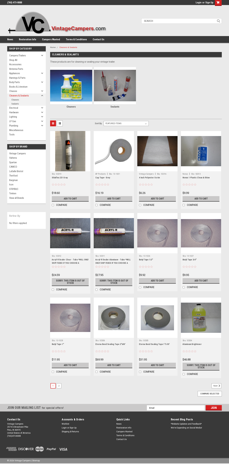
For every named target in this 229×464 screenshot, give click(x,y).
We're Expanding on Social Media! (186, 428)
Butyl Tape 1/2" (146, 260)
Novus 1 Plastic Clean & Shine (196, 177)
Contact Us (98, 39)
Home (53, 47)
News (10, 39)
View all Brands (16, 197)
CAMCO (13, 166)
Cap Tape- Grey (102, 177)
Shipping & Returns (70, 431)
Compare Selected (209, 394)
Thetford (13, 175)
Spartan (13, 162)
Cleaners (15, 99)
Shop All (13, 60)
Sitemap (36, 460)
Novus (185, 174)
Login (199, 2)
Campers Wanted (51, 39)
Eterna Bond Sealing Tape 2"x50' (110, 344)
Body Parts (14, 82)
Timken (12, 193)
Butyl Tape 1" (58, 344)
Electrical (13, 107)
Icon (11, 184)
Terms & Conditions (76, 39)
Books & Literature (18, 86)
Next (215, 386)
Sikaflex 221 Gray (60, 177)
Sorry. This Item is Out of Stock (70, 281)
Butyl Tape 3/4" (189, 260)
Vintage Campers (17, 153)
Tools (12, 134)
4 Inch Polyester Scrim (149, 177)
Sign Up (209, 2)
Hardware (14, 112)
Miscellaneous (16, 130)
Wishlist (65, 424)
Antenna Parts (16, 68)
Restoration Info (27, 39)
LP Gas (12, 121)
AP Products (100, 174)
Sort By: (98, 123)
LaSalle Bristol (16, 171)
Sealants (15, 103)
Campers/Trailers (17, 55)
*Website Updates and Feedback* (186, 424)
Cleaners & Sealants (19, 95)
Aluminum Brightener (192, 344)
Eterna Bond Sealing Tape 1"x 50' (154, 344)
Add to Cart (70, 198)
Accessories (15, 64)
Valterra (13, 157)
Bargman (13, 180)
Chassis (13, 91)
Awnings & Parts (17, 77)
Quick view (70, 168)
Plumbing (13, 125)
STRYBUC (13, 189)
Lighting (13, 116)
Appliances (14, 73)
